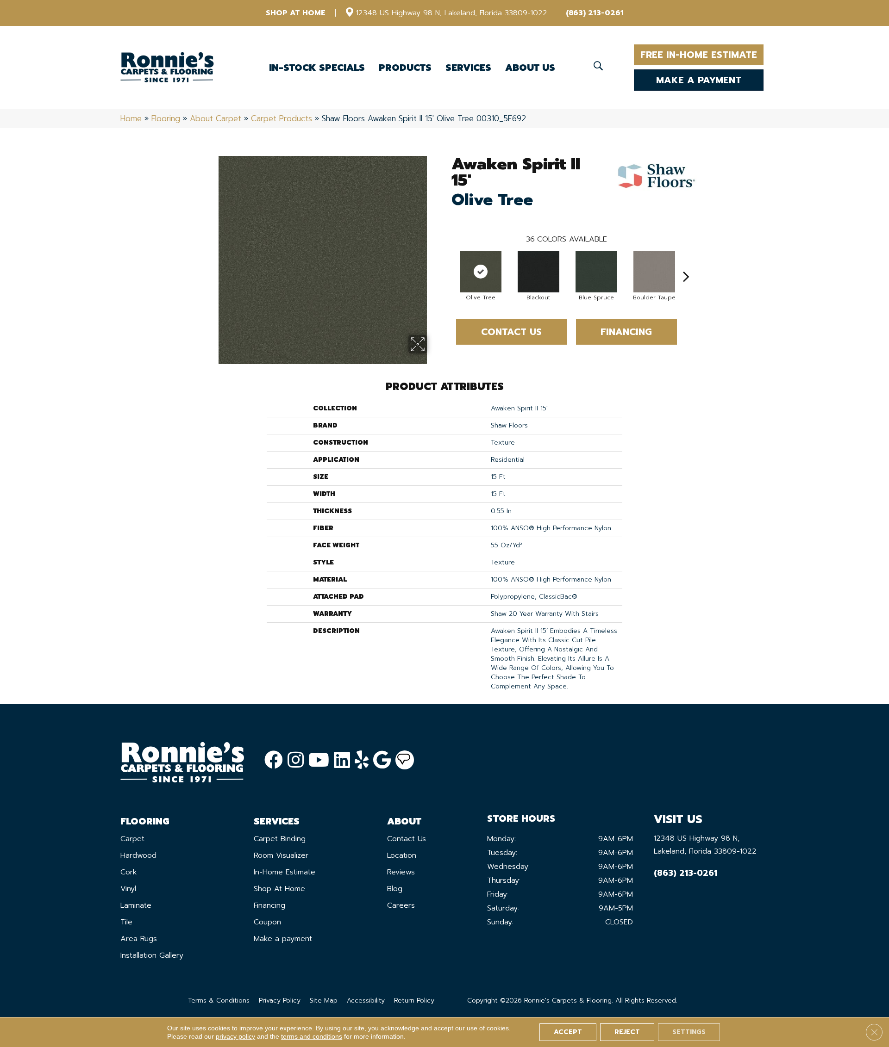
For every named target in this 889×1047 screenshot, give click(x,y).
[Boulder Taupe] (654, 271)
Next (686, 262)
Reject (627, 1032)
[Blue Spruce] (596, 271)
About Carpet (215, 118)
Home (131, 118)
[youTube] (318, 760)
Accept (568, 1032)
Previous (447, 262)
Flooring (165, 118)
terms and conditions (311, 1036)
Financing (626, 332)
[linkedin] (342, 760)
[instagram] (296, 760)
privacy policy (235, 1036)
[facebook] (273, 760)
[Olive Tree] (480, 271)
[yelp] (362, 760)
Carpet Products (281, 118)
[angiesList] (404, 760)
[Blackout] (538, 271)
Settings (689, 1032)
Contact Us (511, 332)
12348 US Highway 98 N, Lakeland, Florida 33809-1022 (451, 13)
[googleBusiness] (382, 760)
